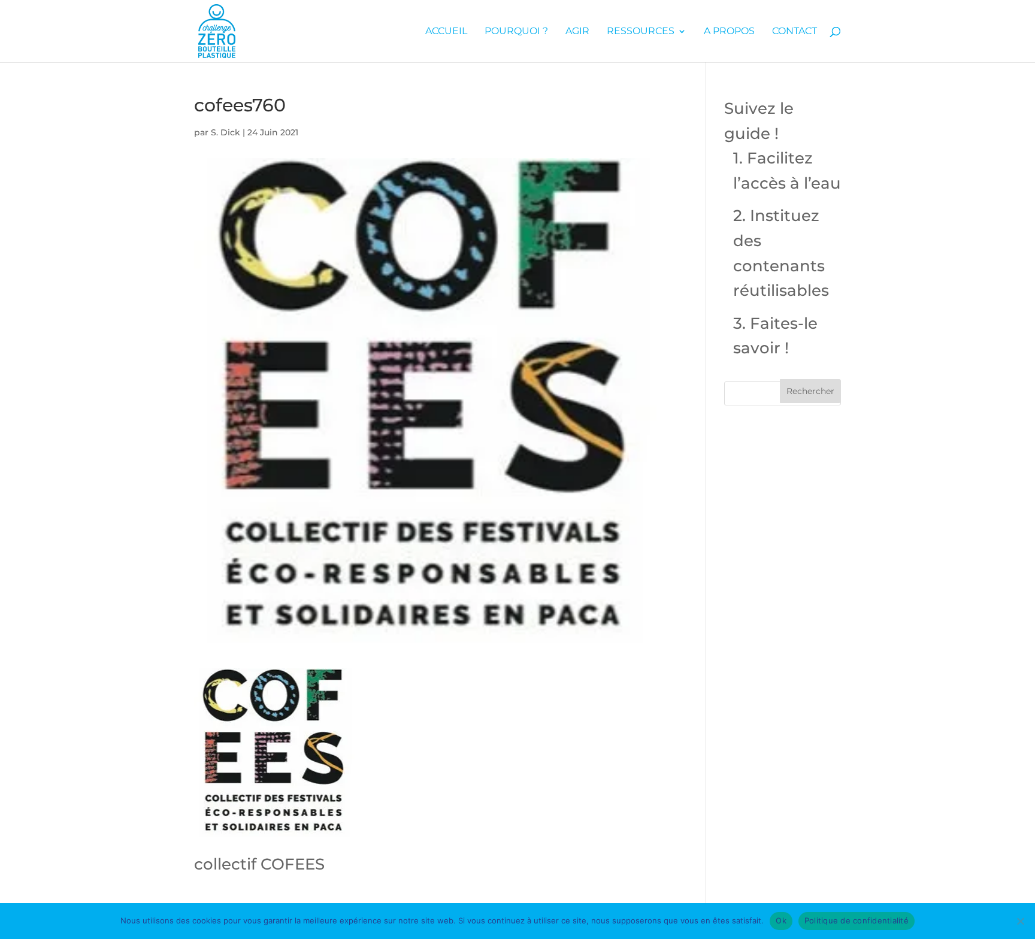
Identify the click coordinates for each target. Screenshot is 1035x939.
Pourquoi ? (516, 32)
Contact (794, 32)
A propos (729, 32)
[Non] (1020, 921)
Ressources (640, 32)
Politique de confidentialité (856, 920)
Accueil (446, 32)
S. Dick (225, 132)
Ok (781, 920)
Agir (577, 32)
